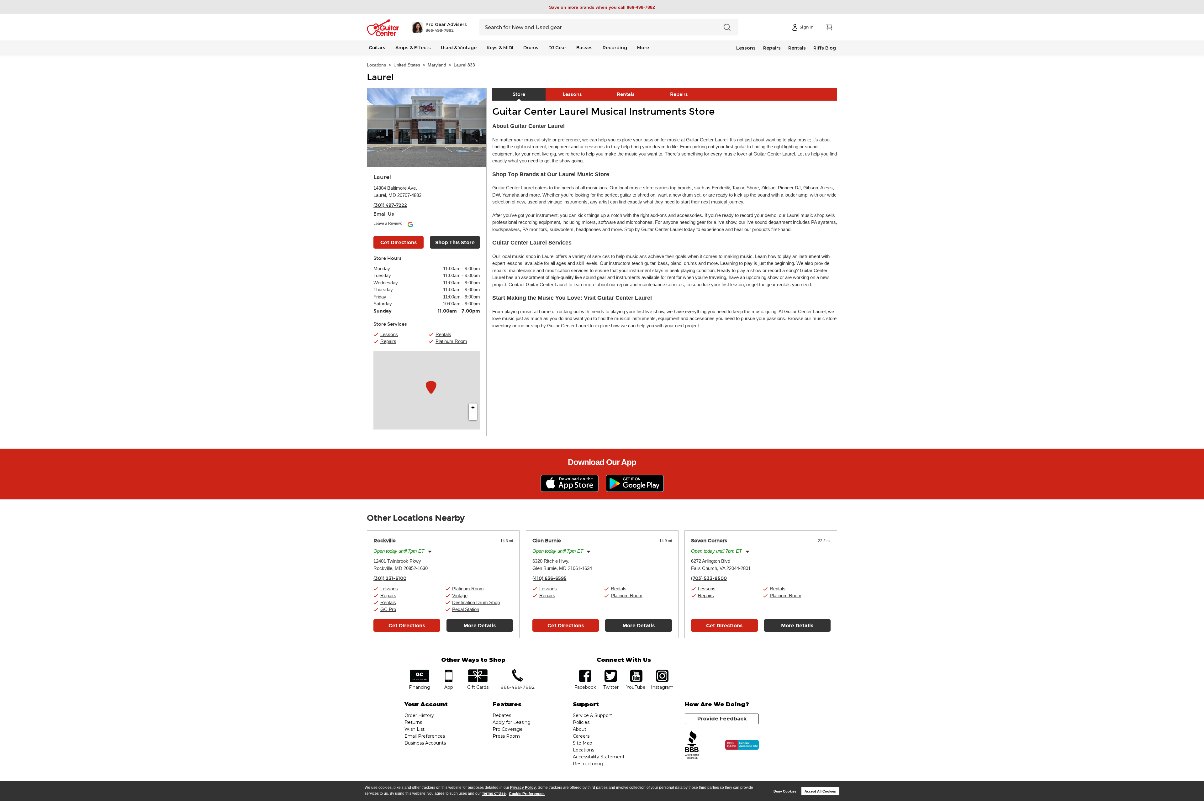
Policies (581, 722)
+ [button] (473, 407)
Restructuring (588, 764)
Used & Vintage (459, 47)
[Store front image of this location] (426, 127)
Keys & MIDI (500, 47)
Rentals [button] (443, 334)
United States (406, 64)
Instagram (662, 671)
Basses (584, 47)
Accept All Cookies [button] (820, 791)
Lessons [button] (389, 334)
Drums (530, 47)
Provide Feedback (722, 719)
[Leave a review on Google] (410, 227)
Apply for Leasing (512, 722)
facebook (585, 671)
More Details (479, 626)
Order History (419, 715)
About (579, 729)
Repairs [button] (388, 341)
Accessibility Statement (599, 757)
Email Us (383, 214)
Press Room (506, 736)
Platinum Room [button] (451, 341)
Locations (376, 64)
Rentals (797, 48)
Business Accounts (425, 743)
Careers (581, 736)
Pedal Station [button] (465, 609)
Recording (615, 47)
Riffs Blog (824, 48)
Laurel (380, 77)
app (448, 671)
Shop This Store (455, 242)
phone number (517, 671)
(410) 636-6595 (549, 578)
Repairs (772, 48)
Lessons (746, 48)
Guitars (377, 47)
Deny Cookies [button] (785, 791)
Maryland (437, 64)
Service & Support (592, 715)
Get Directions (398, 242)
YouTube (636, 671)
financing (419, 671)
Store (519, 94)
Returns (413, 722)
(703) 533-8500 (709, 578)
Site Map (582, 743)
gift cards (477, 671)
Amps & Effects (413, 47)
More (643, 47)
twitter (611, 671)
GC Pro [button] (388, 609)
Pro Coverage (508, 729)
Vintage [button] (459, 595)
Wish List (414, 729)
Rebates (502, 715)
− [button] (473, 416)
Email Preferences (424, 736)
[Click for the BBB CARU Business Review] (742, 745)
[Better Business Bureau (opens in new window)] (692, 745)
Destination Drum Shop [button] (476, 602)
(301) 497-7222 (390, 205)
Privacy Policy (523, 787)
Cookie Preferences (527, 794)
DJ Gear (557, 47)
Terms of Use (494, 794)
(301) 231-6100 (389, 578)
